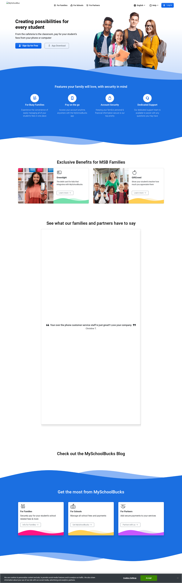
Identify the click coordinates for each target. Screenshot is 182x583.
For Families (61, 5)
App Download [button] (58, 45)
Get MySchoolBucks (81, 525)
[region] (91, 578)
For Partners (94, 5)
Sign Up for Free (30, 45)
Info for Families (29, 525)
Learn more (64, 193)
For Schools (78, 5)
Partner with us (129, 525)
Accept (148, 578)
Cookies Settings (129, 578)
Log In (169, 5)
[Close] (178, 578)
